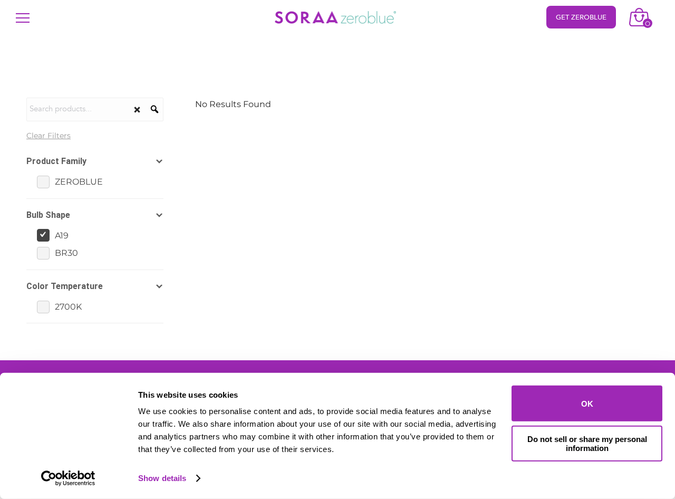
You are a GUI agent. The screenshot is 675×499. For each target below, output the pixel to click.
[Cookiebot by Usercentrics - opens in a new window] (68, 478)
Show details (162, 478)
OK (587, 403)
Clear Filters (48, 135)
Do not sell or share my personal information (587, 443)
